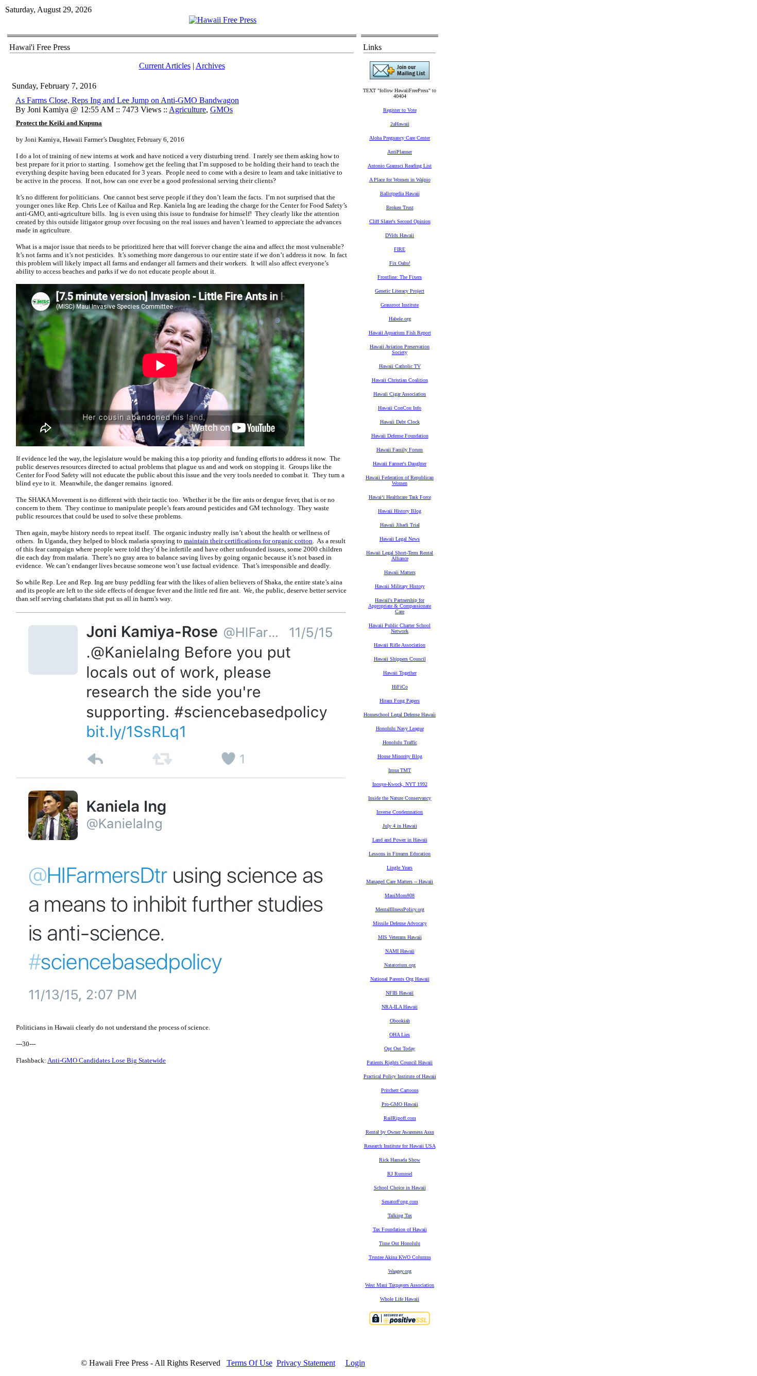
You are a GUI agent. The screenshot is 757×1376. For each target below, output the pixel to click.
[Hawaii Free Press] (222, 19)
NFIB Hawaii (400, 993)
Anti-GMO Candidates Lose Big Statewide (106, 1060)
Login (355, 1362)
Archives (210, 65)
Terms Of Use (249, 1362)
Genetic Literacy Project (399, 291)
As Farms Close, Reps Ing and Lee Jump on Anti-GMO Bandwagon (127, 100)
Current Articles (165, 65)
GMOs (221, 109)
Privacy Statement (306, 1362)
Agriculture (187, 109)
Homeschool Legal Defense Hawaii (400, 714)
